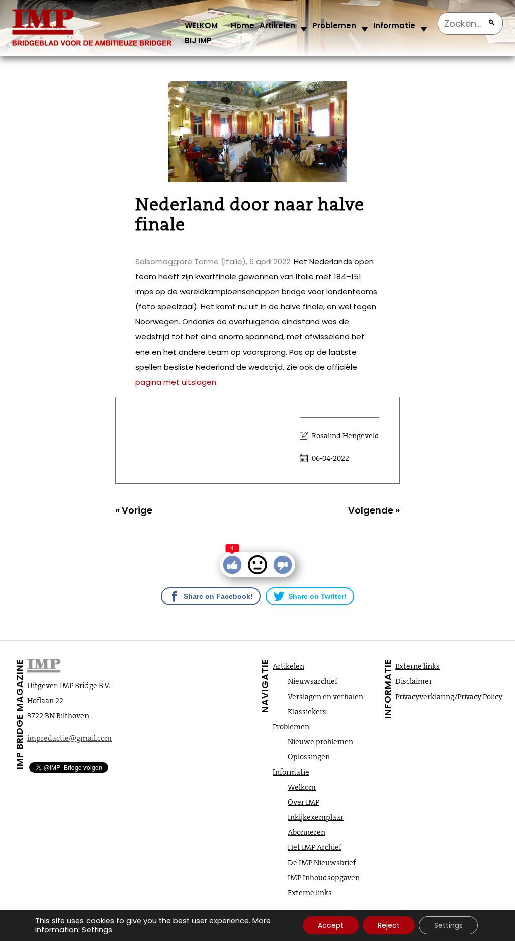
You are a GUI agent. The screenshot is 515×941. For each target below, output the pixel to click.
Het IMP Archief (314, 847)
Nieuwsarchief (312, 681)
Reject (389, 925)
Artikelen (277, 25)
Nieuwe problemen (320, 742)
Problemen (334, 25)
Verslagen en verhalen (325, 697)
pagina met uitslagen (175, 382)
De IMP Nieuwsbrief (322, 863)
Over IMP (303, 802)
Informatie (394, 25)
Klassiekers (307, 712)
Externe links (310, 893)
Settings (97, 929)
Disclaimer (413, 681)
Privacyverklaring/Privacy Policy (448, 697)
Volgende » (374, 510)
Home (242, 25)
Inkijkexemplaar (316, 817)
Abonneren (306, 832)
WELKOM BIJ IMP (201, 33)
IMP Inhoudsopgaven (324, 878)
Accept (331, 925)
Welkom (302, 787)
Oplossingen (309, 757)
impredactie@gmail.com (69, 738)
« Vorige (133, 510)
